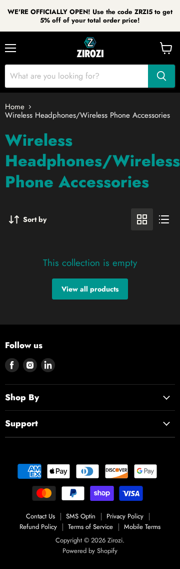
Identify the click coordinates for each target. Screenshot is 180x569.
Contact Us (40, 516)
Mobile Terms (142, 526)
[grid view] (142, 219)
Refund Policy (38, 526)
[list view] (164, 219)
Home (14, 107)
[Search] (161, 76)
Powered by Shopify (90, 550)
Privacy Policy (125, 516)
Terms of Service (90, 526)
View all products (90, 289)
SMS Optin (81, 516)
